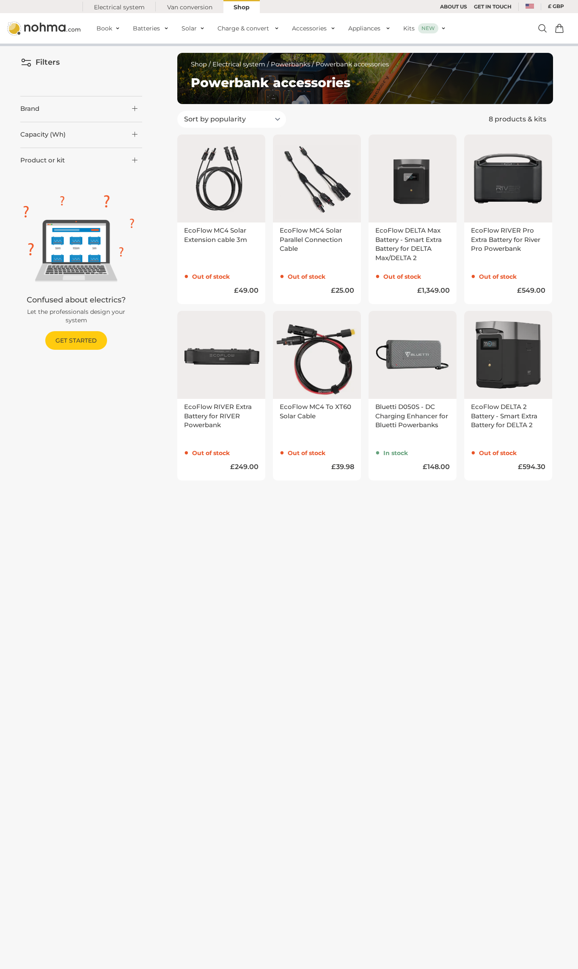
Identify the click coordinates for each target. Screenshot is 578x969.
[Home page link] (45, 28)
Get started (76, 340)
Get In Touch (493, 6)
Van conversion (189, 7)
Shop (242, 7)
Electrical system (119, 7)
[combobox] (530, 7)
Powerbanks (290, 64)
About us (453, 6)
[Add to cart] (559, 28)
